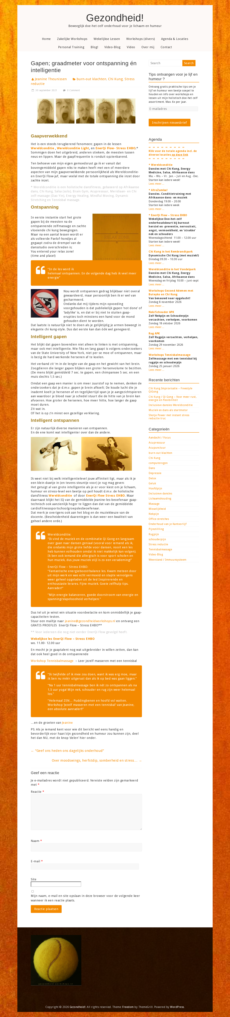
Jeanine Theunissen (51, 79)
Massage (154, 503)
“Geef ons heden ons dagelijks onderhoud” (67, 751)
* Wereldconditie (160, 164)
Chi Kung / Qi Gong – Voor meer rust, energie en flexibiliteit (172, 398)
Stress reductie (158, 544)
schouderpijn (157, 539)
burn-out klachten (91, 79)
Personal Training (71, 47)
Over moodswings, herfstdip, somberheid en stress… (97, 760)
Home (46, 39)
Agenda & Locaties (174, 39)
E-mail (37, 861)
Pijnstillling (156, 529)
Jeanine (67, 722)
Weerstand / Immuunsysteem (167, 559)
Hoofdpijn (155, 488)
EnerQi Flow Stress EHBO (105, 495)
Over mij (147, 47)
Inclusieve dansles (160, 493)
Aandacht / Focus (160, 437)
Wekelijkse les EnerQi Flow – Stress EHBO (63, 638)
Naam (36, 841)
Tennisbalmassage (160, 549)
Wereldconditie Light (73, 148)
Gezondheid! (115, 17)
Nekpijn (154, 513)
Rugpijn (154, 534)
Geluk (152, 483)
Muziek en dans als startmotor (168, 410)
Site (33, 879)
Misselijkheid (157, 508)
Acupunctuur (157, 447)
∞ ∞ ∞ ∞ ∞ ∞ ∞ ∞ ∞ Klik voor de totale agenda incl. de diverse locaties (173, 151)
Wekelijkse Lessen (107, 39)
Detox (152, 478)
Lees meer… (156, 183)
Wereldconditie (60, 495)
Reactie (37, 791)
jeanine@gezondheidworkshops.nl (90, 621)
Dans (152, 468)
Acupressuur (157, 442)
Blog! (94, 47)
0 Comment (73, 90)
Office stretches (159, 519)
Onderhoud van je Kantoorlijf (168, 524)
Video (131, 47)
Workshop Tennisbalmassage (52, 661)
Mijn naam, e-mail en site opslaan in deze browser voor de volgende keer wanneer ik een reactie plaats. (85, 898)
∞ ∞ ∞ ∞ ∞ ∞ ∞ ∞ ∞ (166, 158)
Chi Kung (115, 79)
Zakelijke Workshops (72, 39)
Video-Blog (112, 47)
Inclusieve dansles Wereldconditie (171, 405)
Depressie (155, 473)
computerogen (158, 463)
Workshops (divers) (140, 39)
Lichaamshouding (160, 498)
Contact (166, 47)
